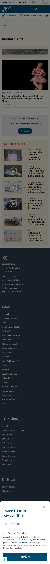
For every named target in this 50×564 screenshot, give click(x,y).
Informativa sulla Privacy (28, 542)
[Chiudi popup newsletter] (44, 507)
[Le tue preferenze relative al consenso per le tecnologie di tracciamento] (4, 559)
